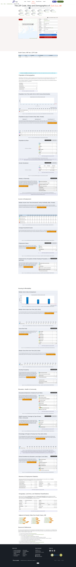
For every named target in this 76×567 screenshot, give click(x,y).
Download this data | (48, 34)
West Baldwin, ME (34, 520)
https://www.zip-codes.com (40, 534)
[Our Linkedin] (50, 551)
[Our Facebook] (54, 551)
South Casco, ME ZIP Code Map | (27, 24)
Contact (44, 1)
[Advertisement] (38, 44)
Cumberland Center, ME (23, 521)
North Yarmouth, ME (22, 522)
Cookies (62, 560)
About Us (24, 553)
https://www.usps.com (33, 533)
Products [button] (28, 1)
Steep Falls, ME (47, 519)
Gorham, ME (21, 520)
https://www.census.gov (30, 535)
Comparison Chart (54, 140)
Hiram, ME (21, 523)
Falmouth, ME (47, 522)
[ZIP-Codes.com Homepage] (15, 1)
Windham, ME (34, 518)
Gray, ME (21, 519)
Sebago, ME (21, 518)
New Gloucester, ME (48, 520)
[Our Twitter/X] (52, 551)
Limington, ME (47, 521)
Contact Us (24, 552)
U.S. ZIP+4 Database (17, 554)
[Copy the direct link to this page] (56, 32)
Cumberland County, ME (46, 20)
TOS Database (16, 555)
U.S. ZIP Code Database (17, 551)
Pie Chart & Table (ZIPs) (48, 140)
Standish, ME (47, 517)
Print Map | (20, 19)
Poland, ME (34, 521)
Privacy (55, 560)
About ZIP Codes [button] (38, 1)
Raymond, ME (22, 517)
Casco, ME (33, 517)
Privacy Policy (25, 554)
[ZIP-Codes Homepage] (16, 560)
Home (25, 1)
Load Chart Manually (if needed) (41, 207)
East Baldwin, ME (47, 518)
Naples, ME (34, 519)
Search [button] (33, 1)
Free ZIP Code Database (17, 550)
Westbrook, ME (34, 522)
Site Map (24, 555)
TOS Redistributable (26, 551)
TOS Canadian (25, 550)
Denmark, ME (34, 523)
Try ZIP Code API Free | (47, 37)
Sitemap (59, 560)
